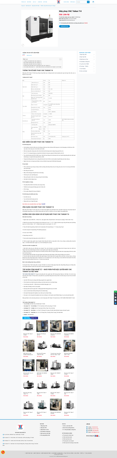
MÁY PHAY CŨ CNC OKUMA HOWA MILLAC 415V (28, 354)
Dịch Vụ (34, 1)
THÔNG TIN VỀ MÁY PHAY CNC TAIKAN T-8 (32, 61)
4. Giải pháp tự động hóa (84, 61)
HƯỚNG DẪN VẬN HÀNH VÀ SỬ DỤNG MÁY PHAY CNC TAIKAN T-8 (37, 65)
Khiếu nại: (93, 428)
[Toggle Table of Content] (59, 59)
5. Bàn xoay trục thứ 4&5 (45, 433)
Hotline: (93, 427)
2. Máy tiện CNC (43, 427)
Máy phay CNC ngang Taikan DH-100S (41, 354)
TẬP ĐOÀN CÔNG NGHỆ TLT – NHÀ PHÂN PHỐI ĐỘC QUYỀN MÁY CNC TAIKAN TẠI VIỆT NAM (42, 67)
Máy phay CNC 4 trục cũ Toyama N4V (28, 374)
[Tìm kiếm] (88, 2)
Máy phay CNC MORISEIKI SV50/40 (56, 413)
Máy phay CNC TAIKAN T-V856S (56, 374)
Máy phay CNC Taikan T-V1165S (69, 374)
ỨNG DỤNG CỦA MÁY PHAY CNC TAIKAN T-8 (33, 64)
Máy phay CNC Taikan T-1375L (28, 413)
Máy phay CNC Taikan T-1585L (42, 393)
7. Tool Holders (82, 68)
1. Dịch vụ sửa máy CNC (67, 425)
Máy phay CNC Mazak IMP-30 (41, 334)
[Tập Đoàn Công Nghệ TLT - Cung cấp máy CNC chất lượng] (58, 2)
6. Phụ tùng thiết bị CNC (45, 435)
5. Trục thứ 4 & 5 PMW (84, 64)
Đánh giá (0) (29, 55)
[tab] (23, 55)
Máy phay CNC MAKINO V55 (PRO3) (69, 334)
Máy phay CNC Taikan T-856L (69, 393)
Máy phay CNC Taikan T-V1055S (28, 334)
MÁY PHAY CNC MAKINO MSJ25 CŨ (42, 374)
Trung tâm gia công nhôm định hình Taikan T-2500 (56, 354)
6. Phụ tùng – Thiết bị (83, 66)
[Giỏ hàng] (93, 2)
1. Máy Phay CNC (83, 54)
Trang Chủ (23, 1)
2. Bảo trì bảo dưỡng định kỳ (68, 427)
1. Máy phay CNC (43, 425)
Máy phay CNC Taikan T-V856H (42, 413)
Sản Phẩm (29, 1)
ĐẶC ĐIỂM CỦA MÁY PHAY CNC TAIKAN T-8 (32, 62)
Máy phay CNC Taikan (35, 5)
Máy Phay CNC (28, 5)
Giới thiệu (45, 1)
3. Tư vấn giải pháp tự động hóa (69, 429)
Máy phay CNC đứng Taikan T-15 (27, 393)
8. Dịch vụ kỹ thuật (83, 71)
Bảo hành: (93, 430)
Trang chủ (23, 5)
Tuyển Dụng (72, 1)
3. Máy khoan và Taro (83, 59)
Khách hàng (66, 1)
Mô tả (23, 55)
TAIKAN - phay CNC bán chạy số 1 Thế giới (48, 5)
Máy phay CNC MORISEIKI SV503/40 (56, 334)
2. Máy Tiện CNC (82, 56)
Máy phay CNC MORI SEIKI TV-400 (68, 354)
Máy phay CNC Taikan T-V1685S (55, 393)
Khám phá (40, 1)
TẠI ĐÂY (43, 204)
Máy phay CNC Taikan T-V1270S (69, 413)
